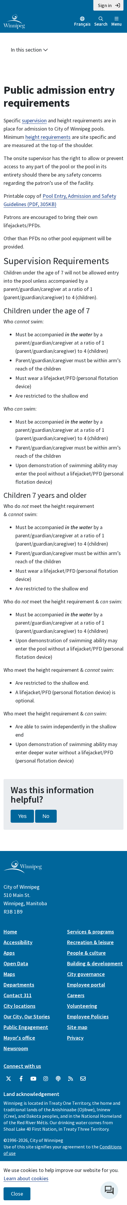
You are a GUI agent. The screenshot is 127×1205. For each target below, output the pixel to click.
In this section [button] (27, 49)
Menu (116, 24)
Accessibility (18, 942)
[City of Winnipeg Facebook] (21, 1079)
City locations (19, 1005)
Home (10, 931)
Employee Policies (88, 1016)
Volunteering (82, 1005)
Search (101, 24)
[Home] (14, 21)
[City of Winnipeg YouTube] (33, 1079)
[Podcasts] (58, 1079)
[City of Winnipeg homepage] (23, 870)
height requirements (48, 137)
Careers (75, 995)
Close (17, 1194)
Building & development (95, 963)
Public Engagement (26, 1027)
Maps (9, 974)
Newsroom (16, 1048)
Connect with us (22, 1066)
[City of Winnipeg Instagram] (46, 1079)
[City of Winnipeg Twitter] (9, 1079)
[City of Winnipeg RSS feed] (71, 1079)
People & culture (86, 952)
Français (82, 24)
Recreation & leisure (90, 942)
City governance (86, 974)
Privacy (75, 1037)
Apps (9, 952)
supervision (34, 120)
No (46, 816)
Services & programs (90, 931)
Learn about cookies (26, 1178)
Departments (19, 984)
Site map (77, 1027)
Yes (22, 816)
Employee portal (86, 984)
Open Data (16, 963)
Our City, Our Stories (27, 1016)
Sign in (105, 5)
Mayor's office (19, 1037)
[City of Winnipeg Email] (83, 1079)
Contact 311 (18, 995)
